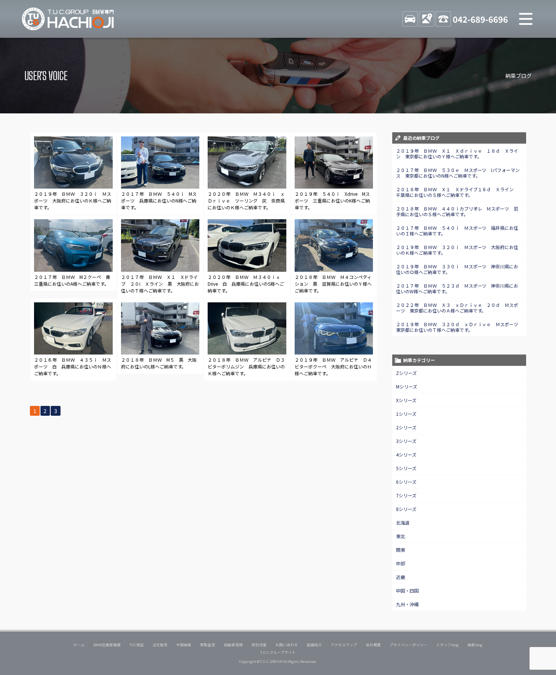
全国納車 (183, 644)
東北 (400, 536)
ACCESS (426, 18)
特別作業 (259, 644)
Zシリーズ (406, 373)
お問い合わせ (286, 644)
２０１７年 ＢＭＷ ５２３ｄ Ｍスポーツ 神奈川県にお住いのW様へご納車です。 (457, 288)
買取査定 (207, 644)
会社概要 (373, 644)
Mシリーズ (406, 386)
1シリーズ (406, 413)
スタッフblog (447, 644)
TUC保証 (136, 644)
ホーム (79, 644)
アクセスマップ (344, 644)
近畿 (400, 577)
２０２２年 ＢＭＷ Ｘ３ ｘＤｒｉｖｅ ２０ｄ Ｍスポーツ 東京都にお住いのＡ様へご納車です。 (457, 308)
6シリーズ (406, 481)
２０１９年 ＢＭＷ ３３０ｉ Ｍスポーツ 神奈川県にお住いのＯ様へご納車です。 (457, 269)
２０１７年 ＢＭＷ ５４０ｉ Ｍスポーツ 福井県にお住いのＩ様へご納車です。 (457, 230)
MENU (526, 19)
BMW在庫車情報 (107, 644)
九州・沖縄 (407, 604)
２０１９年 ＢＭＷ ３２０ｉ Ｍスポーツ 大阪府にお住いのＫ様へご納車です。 (457, 250)
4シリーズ (406, 454)
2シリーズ (406, 427)
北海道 (403, 522)
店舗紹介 (314, 644)
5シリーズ (406, 468)
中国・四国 (407, 590)
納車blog (475, 644)
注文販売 (160, 644)
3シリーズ (406, 441)
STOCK (410, 18)
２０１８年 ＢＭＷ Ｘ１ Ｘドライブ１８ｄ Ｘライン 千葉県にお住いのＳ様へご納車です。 (457, 192)
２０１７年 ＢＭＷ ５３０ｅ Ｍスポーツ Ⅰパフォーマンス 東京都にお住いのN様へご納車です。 (458, 173)
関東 (400, 550)
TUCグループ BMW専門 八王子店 (68, 19)
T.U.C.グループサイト (278, 652)
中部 (400, 563)
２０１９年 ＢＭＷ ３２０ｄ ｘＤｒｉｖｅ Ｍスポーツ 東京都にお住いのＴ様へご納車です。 (459, 327)
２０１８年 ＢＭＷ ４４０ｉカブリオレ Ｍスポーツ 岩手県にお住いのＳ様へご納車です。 (457, 211)
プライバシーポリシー (408, 644)
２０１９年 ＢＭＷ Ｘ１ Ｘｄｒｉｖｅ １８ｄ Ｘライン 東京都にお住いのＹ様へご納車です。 (457, 153)
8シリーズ (406, 509)
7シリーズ (406, 495)
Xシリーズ (406, 400)
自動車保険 (233, 644)
